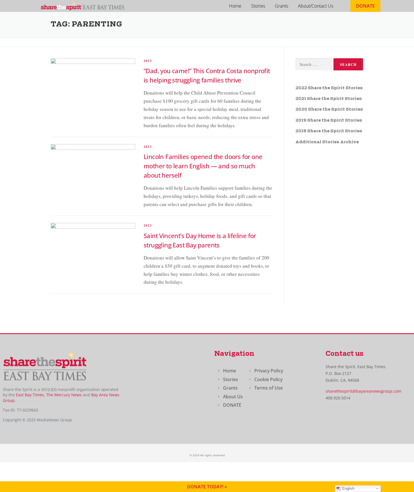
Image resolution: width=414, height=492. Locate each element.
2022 (148, 225)
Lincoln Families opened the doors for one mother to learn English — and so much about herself (203, 165)
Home (235, 6)
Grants (281, 6)
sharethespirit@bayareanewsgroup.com (363, 391)
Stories (258, 6)
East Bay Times (29, 394)
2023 (148, 61)
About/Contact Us (315, 6)
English (347, 488)
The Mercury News (64, 394)
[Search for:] (313, 64)
